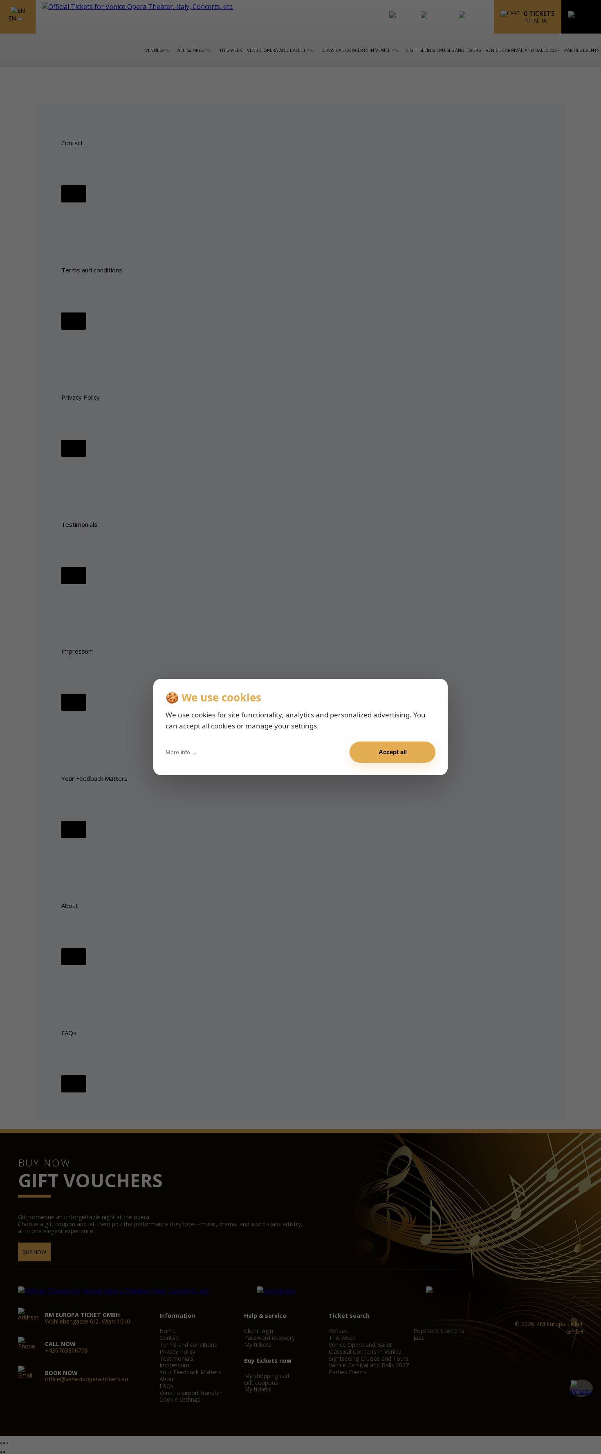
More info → (181, 752)
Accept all (393, 751)
